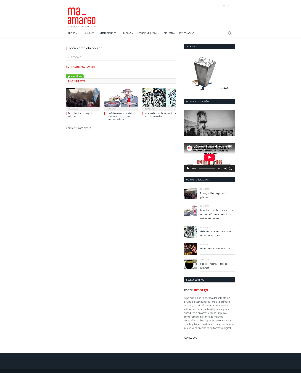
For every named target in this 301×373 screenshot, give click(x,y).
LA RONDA (128, 33)
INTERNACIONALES (107, 33)
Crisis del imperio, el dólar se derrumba (213, 265)
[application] (209, 157)
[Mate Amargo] (81, 17)
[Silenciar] (225, 168)
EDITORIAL (73, 33)
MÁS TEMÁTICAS (186, 33)
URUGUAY (89, 33)
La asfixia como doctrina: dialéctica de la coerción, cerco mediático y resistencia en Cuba (121, 116)
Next (231, 123)
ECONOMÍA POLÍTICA (147, 33)
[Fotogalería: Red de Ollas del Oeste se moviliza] (209, 123)
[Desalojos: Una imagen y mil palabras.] (83, 99)
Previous (188, 123)
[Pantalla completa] (230, 168)
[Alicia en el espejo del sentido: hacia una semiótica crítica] (159, 99)
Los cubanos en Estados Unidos (215, 248)
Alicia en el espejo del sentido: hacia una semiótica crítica (160, 115)
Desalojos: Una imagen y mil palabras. (213, 195)
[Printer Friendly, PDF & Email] (75, 75)
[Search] (229, 33)
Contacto (190, 337)
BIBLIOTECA (169, 33)
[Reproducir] (188, 168)
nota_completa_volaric (80, 66)
